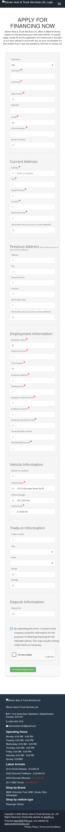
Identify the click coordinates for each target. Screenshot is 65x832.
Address (15, 168)
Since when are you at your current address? (31, 224)
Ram (44, 792)
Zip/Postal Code (19, 212)
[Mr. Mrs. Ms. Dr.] (32, 65)
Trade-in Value (17, 534)
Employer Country (20, 409)
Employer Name (19, 340)
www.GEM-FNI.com (23, 820)
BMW (8, 792)
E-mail (15, 117)
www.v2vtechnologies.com (17, 823)
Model (14, 568)
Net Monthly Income (21, 442)
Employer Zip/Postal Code (23, 420)
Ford (25, 792)
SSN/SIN (15, 105)
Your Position (18, 363)
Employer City (18, 386)
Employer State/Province (23, 397)
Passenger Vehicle (15, 804)
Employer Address (20, 375)
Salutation (15, 59)
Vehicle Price (17, 506)
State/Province (18, 190)
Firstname (16, 71)
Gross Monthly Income (21, 431)
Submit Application (24, 669)
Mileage (14, 579)
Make (13, 557)
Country (16, 201)
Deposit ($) (16, 608)
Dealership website (31, 816)
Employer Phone (19, 351)
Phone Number (19, 128)
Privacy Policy (31, 826)
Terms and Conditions (49, 826)
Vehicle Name (18, 483)
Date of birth (17, 94)
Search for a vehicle (19, 470)
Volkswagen (11, 795)
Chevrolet (16, 792)
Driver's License (18, 139)
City (14, 179)
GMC (30, 792)
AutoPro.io (49, 816)
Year (13, 546)
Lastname (16, 82)
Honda (38, 792)
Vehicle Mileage (18, 494)
